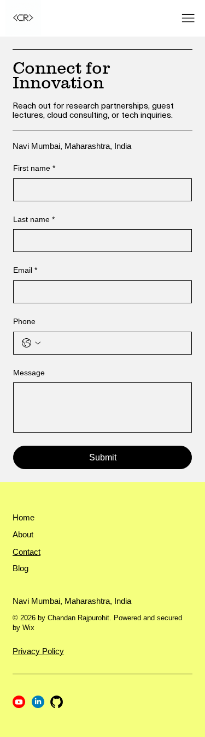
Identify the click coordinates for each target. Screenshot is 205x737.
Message (29, 372)
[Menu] (188, 18)
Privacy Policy (38, 651)
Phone (24, 321)
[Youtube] (19, 702)
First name (34, 168)
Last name (34, 219)
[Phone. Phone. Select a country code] (31, 343)
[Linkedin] (38, 702)
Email (25, 270)
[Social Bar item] (56, 702)
